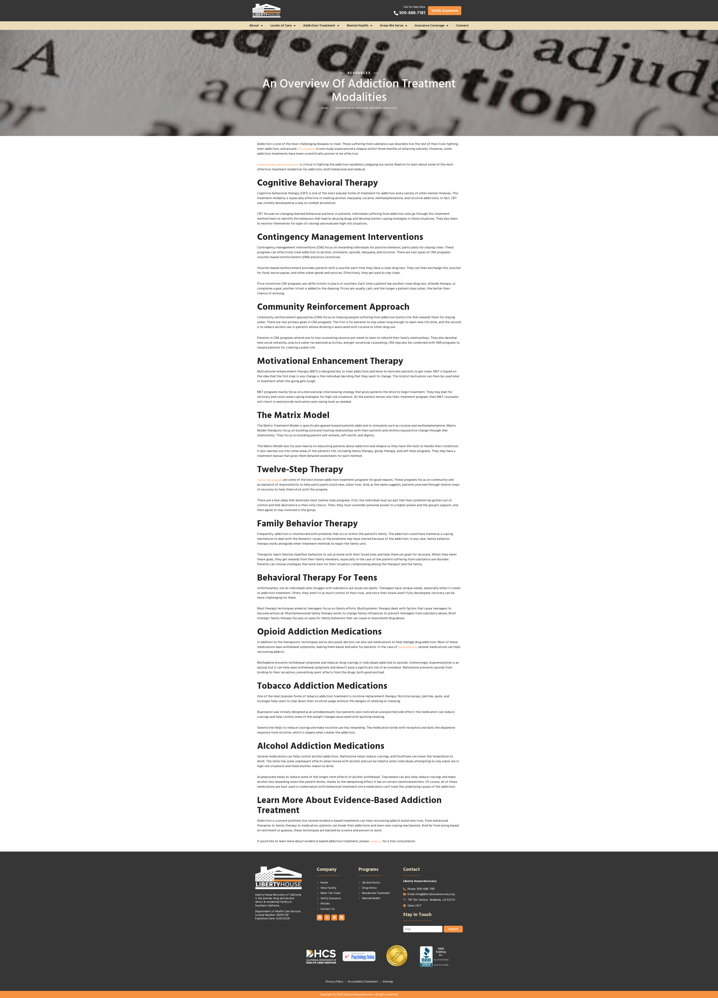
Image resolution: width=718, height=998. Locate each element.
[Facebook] (320, 917)
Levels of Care (281, 25)
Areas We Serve (391, 25)
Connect (462, 25)
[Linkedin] (342, 917)
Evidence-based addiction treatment (278, 165)
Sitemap (388, 981)
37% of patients (306, 149)
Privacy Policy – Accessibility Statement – (354, 981)
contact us (376, 841)
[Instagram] (327, 917)
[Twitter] (334, 917)
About (254, 25)
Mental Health (357, 25)
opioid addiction (407, 647)
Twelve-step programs (269, 480)
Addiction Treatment (319, 25)
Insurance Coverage (429, 25)
